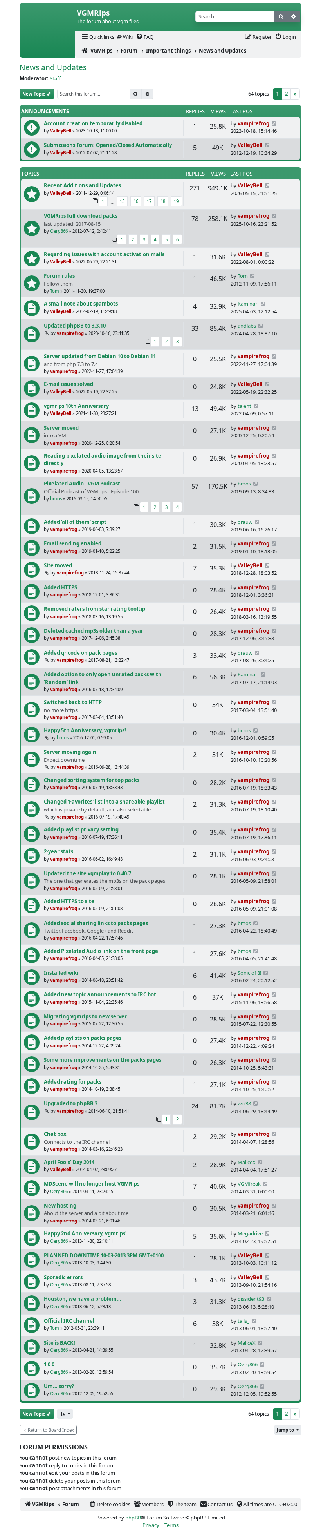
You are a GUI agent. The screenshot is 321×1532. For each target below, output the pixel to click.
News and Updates (53, 67)
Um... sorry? (59, 1386)
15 (122, 201)
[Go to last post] (274, 123)
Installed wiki (61, 972)
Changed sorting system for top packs (91, 780)
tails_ (243, 1320)
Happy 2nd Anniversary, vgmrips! (85, 1233)
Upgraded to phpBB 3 (70, 1103)
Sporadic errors (63, 1277)
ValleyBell (60, 131)
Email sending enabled (72, 543)
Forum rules (59, 275)
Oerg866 (59, 231)
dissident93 (251, 1298)
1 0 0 (49, 1364)
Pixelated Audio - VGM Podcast (82, 483)
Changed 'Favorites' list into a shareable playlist (104, 801)
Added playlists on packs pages (82, 1037)
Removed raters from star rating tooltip (94, 608)
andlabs (247, 325)
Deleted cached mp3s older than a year (93, 630)
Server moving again (70, 751)
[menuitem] (97, 37)
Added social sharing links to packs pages (96, 923)
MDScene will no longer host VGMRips (91, 1183)
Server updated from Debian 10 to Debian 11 (100, 356)
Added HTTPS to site (69, 901)
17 (149, 201)
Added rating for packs (72, 1081)
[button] (65, 1414)
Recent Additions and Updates (82, 185)
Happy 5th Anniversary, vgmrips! (85, 730)
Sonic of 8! (249, 972)
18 (162, 201)
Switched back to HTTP (73, 702)
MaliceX (247, 1162)
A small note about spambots (81, 303)
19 (176, 201)
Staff (55, 78)
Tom (54, 291)
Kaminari (248, 303)
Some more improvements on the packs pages (102, 1059)
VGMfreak (249, 1183)
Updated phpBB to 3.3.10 (75, 325)
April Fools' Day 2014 (69, 1162)
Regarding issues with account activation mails (104, 254)
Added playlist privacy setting (81, 829)
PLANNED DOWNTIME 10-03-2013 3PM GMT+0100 (104, 1255)
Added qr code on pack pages (80, 652)
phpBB (133, 1517)
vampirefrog (253, 123)
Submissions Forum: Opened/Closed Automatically (108, 144)
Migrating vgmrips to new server (85, 1016)
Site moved (58, 565)
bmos (56, 499)
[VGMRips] (47, 51)
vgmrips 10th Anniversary (76, 405)
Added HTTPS (60, 587)
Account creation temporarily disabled (93, 123)
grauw (245, 521)
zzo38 (244, 1103)
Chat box (55, 1133)
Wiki (127, 36)
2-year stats (58, 851)
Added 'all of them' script (75, 521)
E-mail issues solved (68, 384)
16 (135, 201)
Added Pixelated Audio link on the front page (101, 950)
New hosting (60, 1205)
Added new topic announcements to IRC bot (100, 994)
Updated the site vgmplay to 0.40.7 (87, 873)
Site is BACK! (59, 1342)
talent (244, 405)
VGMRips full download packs (80, 215)
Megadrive (250, 1233)
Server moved (61, 427)
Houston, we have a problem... (82, 1298)
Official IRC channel (69, 1320)
